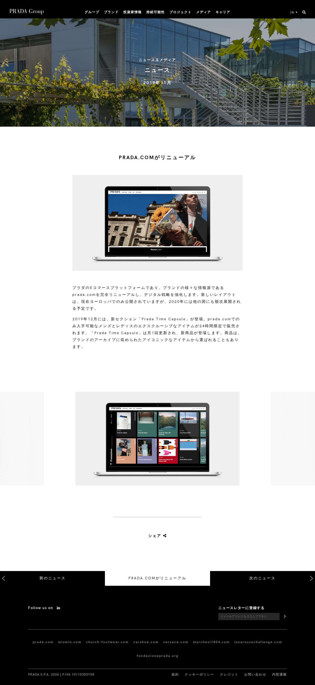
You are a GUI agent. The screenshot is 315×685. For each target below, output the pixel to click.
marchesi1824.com (211, 642)
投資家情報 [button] (132, 12)
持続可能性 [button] (155, 12)
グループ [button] (92, 12)
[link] (157, 536)
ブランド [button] (111, 12)
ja (292, 12)
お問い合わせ (255, 674)
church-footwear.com (107, 642)
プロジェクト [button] (180, 12)
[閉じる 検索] (304, 12)
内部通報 (279, 674)
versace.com (175, 642)
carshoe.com (146, 642)
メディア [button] (203, 12)
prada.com (43, 642)
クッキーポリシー (199, 674)
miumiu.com (69, 642)
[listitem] (157, 440)
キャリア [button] (223, 12)
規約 (175, 674)
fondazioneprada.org (157, 656)
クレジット (229, 674)
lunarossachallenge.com (258, 642)
